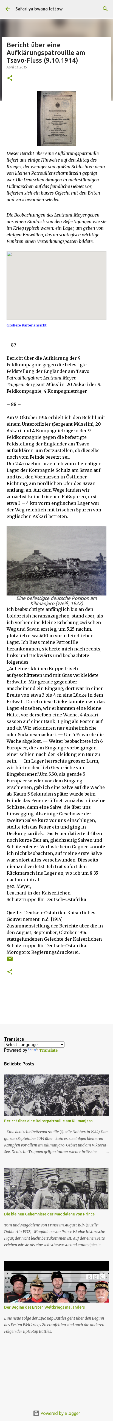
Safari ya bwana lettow (39, 8)
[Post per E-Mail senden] (10, 961)
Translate (48, 1050)
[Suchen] (105, 8)
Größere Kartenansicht (27, 325)
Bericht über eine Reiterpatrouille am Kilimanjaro (48, 1121)
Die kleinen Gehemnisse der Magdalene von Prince (49, 1214)
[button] (10, 78)
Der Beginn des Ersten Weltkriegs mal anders (44, 1307)
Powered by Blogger (59, 1413)
